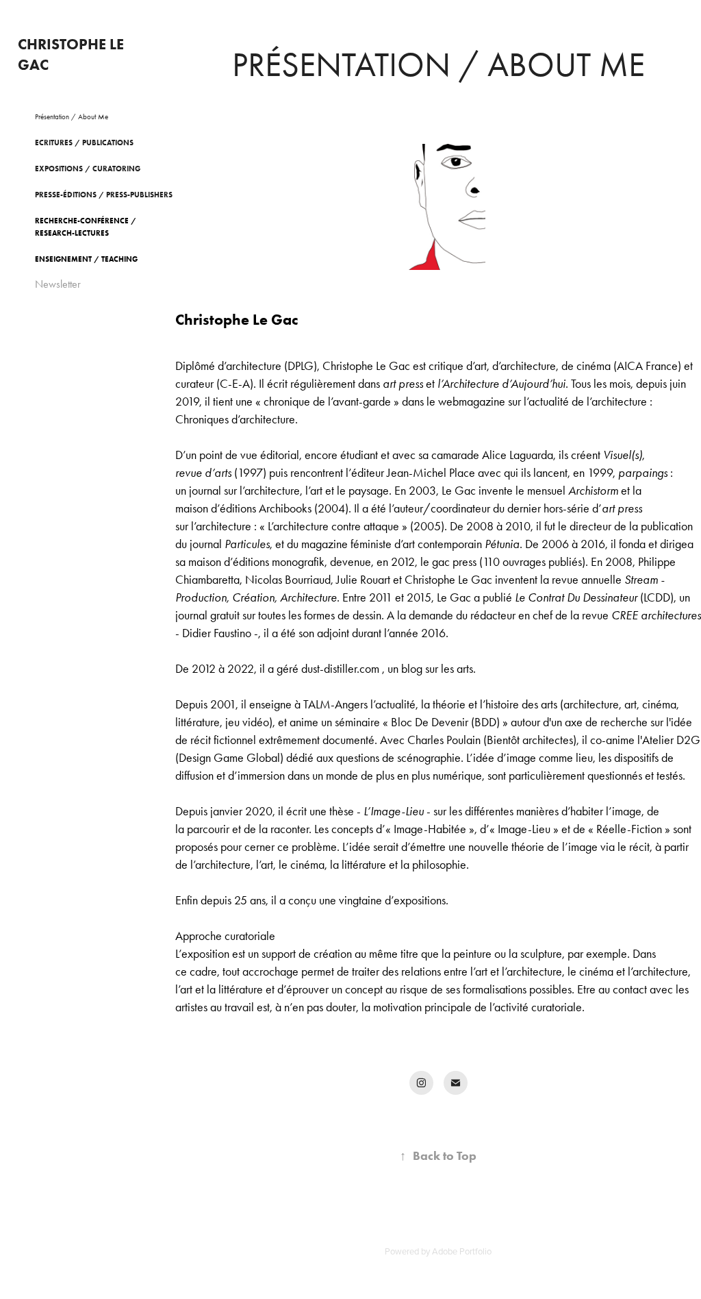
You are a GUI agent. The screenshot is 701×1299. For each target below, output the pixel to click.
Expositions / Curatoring (87, 168)
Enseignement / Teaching (86, 259)
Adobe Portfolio (462, 1251)
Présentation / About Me (71, 116)
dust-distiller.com (340, 668)
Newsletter (58, 283)
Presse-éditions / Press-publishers (104, 194)
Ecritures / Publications (84, 142)
